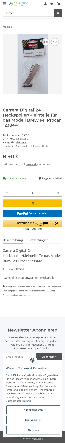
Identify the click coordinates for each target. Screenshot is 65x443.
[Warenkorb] (58, 3)
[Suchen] (58, 13)
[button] (45, 3)
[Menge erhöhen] (58, 193)
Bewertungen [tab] (38, 240)
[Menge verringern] (7, 193)
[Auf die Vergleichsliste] (46, 42)
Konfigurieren (33, 419)
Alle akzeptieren (33, 409)
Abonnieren (49, 356)
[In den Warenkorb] (32, 203)
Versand (31, 164)
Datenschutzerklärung (17, 341)
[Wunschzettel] (52, 3)
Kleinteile (21, 142)
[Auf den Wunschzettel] (55, 42)
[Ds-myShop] (19, 4)
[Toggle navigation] (4, 2)
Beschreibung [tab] (13, 240)
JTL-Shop (38, 438)
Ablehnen (33, 430)
